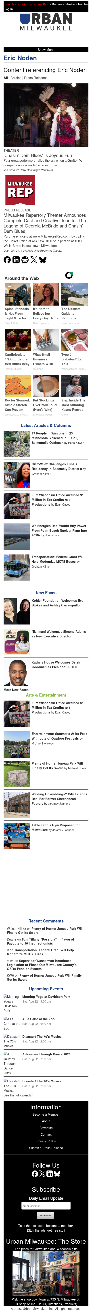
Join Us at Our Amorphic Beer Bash (27, 4)
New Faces (46, 593)
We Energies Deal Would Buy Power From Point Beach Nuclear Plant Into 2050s (59, 530)
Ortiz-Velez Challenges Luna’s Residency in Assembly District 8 (57, 466)
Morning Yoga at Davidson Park (46, 996)
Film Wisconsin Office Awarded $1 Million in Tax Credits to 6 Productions (58, 500)
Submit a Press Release (46, 1148)
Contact (46, 1134)
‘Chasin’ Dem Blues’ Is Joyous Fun (38, 155)
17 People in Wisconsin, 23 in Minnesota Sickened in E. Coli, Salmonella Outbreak (55, 438)
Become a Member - (65, 4)
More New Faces (16, 689)
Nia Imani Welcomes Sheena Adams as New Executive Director (59, 633)
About (46, 1121)
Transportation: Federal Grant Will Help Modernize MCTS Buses (58, 559)
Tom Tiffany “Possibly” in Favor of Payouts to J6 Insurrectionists (40, 941)
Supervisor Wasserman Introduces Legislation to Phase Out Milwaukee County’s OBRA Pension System (42, 964)
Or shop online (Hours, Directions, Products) (46, 1304)
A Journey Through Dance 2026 (46, 1054)
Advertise (46, 1127)
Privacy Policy (46, 1141)
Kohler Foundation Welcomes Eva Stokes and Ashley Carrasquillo (58, 602)
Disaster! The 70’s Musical (42, 1036)
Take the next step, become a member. (46, 1225)
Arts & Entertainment (46, 695)
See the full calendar (18, 1095)
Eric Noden (20, 57)
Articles (15, 77)
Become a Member (46, 1114)
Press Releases (36, 77)
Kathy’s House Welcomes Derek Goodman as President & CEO (56, 664)
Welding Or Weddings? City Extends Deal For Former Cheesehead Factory (59, 799)
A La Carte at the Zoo (38, 1019)
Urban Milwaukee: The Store (46, 1241)
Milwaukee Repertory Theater (44, 250)
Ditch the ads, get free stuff (46, 1230)
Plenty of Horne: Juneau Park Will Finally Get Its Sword (57, 765)
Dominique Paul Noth (40, 170)
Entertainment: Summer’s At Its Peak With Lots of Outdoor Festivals (59, 735)
